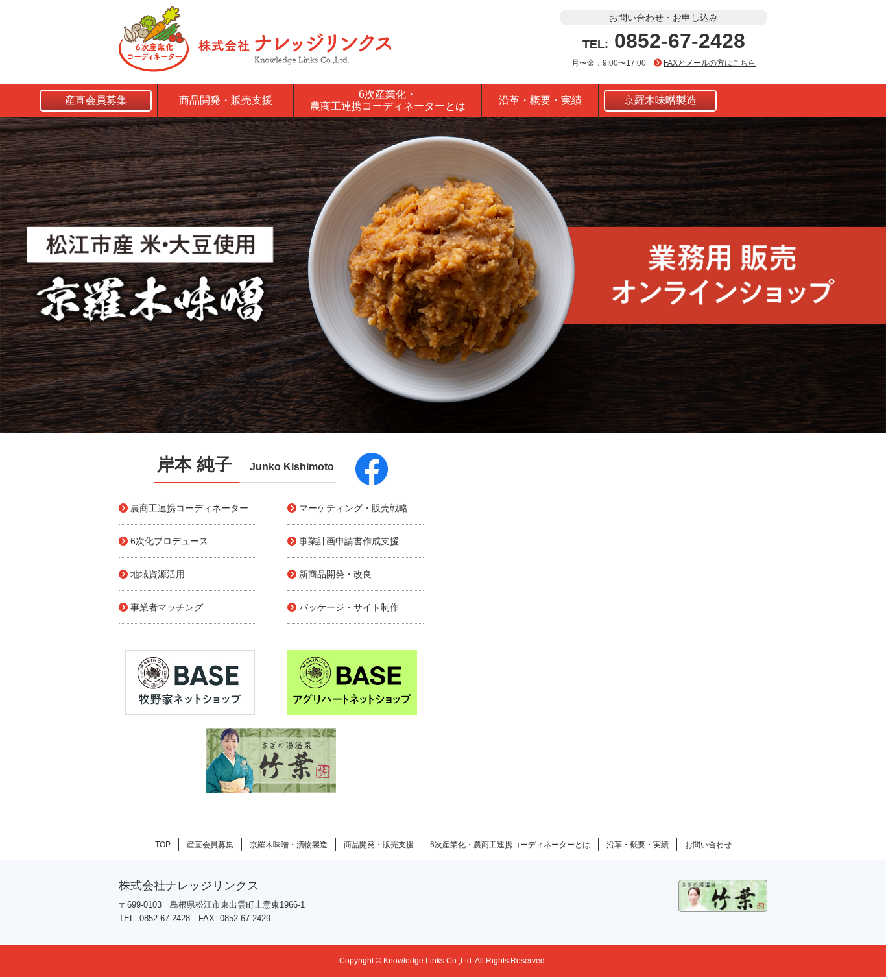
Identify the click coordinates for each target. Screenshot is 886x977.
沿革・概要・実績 (540, 100)
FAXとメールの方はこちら (710, 62)
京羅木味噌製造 (660, 100)
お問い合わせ (708, 844)
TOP (163, 844)
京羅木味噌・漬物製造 (289, 844)
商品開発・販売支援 (225, 100)
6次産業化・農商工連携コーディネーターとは (388, 100)
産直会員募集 (96, 100)
